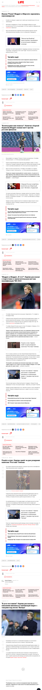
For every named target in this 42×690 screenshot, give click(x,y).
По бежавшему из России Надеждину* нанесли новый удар (20, 113)
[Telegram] (18, 95)
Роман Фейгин (9, 234)
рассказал (12, 323)
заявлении (8, 27)
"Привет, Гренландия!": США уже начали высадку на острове (8, 113)
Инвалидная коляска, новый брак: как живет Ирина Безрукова (20, 269)
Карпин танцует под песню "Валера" (18, 657)
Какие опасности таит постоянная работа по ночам (7, 453)
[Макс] (15, 95)
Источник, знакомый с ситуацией (17, 490)
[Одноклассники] (23, 95)
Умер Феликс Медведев (20, 451)
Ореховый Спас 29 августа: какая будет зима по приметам (8, 118)
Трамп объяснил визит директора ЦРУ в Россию (33, 269)
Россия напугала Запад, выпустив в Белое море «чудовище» (33, 118)
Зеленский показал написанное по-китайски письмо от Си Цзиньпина (33, 263)
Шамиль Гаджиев (9, 84)
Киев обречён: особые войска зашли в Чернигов (8, 269)
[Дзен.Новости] (13, 95)
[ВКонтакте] (21, 95)
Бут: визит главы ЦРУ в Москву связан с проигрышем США (20, 118)
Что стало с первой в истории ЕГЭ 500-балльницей (32, 113)
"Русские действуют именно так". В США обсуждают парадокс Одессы (7, 263)
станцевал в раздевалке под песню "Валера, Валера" (23, 524)
